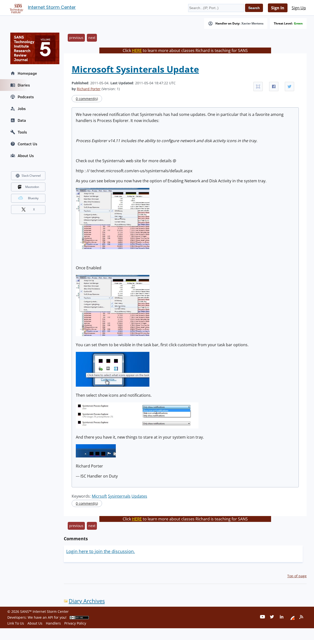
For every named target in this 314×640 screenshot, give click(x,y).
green (298, 23)
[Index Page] (16, 7)
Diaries (24, 85)
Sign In (277, 8)
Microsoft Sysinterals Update (135, 69)
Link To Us (15, 623)
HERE (137, 50)
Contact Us (27, 144)
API (50, 617)
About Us (26, 155)
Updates (139, 496)
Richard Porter (89, 88)
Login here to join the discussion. (100, 551)
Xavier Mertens (252, 23)
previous (76, 37)
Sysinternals (119, 496)
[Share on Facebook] (273, 86)
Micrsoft (99, 496)
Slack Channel (31, 175)
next (91, 37)
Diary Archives (87, 601)
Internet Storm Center (52, 7)
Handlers (53, 623)
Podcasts (26, 96)
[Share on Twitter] (289, 86)
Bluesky (33, 198)
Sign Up (299, 8)
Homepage (27, 73)
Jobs (22, 108)
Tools (22, 132)
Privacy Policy (75, 623)
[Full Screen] (258, 86)
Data (22, 120)
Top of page (297, 576)
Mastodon (32, 187)
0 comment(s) (87, 98)
